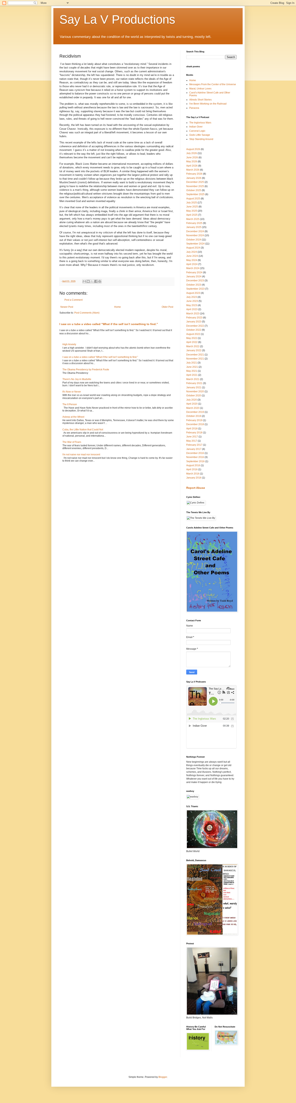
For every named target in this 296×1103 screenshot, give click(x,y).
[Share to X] (92, 281)
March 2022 (192, 346)
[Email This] (84, 281)
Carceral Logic (197, 130)
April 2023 (192, 309)
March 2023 (192, 313)
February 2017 (194, 444)
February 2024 (194, 272)
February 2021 (194, 383)
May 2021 (191, 371)
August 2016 (193, 465)
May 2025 (191, 210)
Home (117, 307)
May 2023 (191, 305)
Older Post (167, 307)
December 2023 (195, 280)
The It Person (69, 404)
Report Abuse (195, 487)
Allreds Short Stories (200, 99)
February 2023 (194, 317)
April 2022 (192, 342)
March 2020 (192, 408)
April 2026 (192, 165)
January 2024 (193, 276)
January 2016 (193, 477)
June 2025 (192, 206)
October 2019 (193, 416)
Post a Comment (73, 299)
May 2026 (191, 161)
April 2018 (192, 428)
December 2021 (195, 354)
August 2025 (193, 198)
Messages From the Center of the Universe (212, 84)
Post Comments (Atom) (86, 312)
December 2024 (195, 231)
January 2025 (193, 227)
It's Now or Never (71, 391)
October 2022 (193, 329)
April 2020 (192, 403)
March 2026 (192, 169)
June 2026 (192, 157)
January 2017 (193, 449)
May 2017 (191, 440)
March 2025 (192, 219)
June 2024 (192, 256)
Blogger (162, 1077)
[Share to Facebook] (96, 281)
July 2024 (191, 252)
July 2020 (191, 399)
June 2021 (192, 367)
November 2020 (195, 391)
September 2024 (195, 243)
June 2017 (192, 436)
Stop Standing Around (201, 139)
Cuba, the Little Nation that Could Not (82, 429)
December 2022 (195, 325)
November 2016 (195, 457)
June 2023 (192, 301)
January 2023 (193, 321)
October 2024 (193, 239)
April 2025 (192, 214)
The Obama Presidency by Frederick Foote (85, 369)
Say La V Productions (117, 19)
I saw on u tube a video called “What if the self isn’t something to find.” (108, 324)
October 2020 (193, 395)
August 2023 (193, 293)
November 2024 (195, 235)
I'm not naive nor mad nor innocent (81, 454)
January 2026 (193, 178)
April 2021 (192, 375)
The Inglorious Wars (200, 122)
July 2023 (191, 297)
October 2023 (193, 284)
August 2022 (193, 334)
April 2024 (192, 264)
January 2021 (193, 387)
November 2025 (195, 186)
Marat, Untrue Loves (200, 88)
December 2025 (195, 182)
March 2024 (192, 268)
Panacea (194, 108)
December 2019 (195, 412)
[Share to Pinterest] (100, 281)
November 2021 (195, 358)
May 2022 (191, 338)
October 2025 (193, 190)
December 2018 (195, 424)
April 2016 (192, 469)
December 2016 (195, 453)
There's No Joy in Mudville (76, 379)
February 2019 (194, 420)
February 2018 (194, 432)
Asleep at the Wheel (73, 416)
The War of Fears (71, 442)
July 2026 (191, 153)
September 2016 (195, 461)
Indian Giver (196, 126)
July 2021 (191, 362)
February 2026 (194, 173)
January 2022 (193, 350)
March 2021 (192, 379)
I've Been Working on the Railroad (208, 103)
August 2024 (193, 247)
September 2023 (195, 288)
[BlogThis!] (88, 281)
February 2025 (194, 223)
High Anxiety (69, 344)
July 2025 (191, 202)
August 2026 (193, 149)
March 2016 (192, 473)
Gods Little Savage (199, 135)
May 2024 (191, 260)
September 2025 (195, 194)
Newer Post (66, 307)
